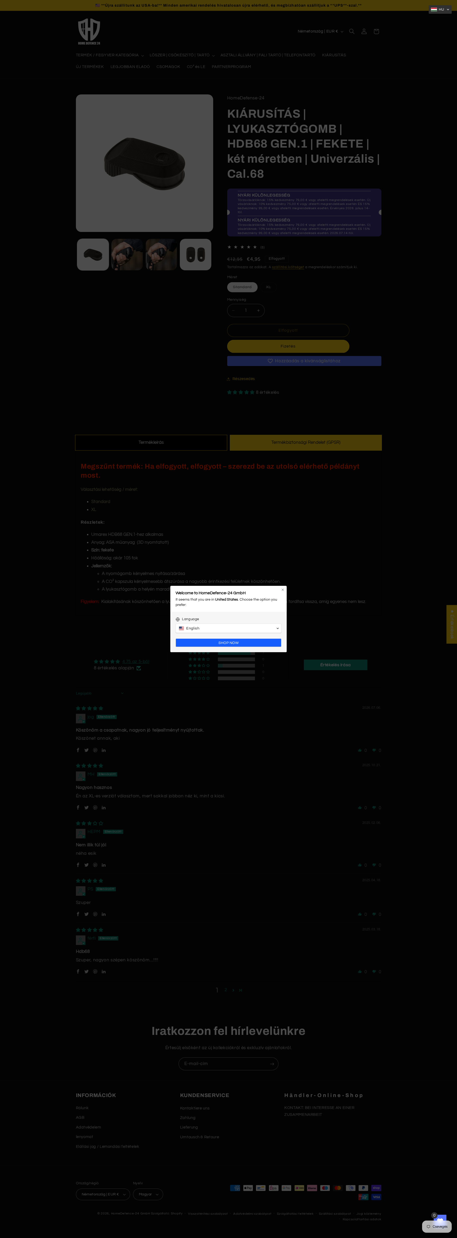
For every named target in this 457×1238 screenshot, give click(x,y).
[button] (440, 9)
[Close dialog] (283, 590)
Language (190, 619)
